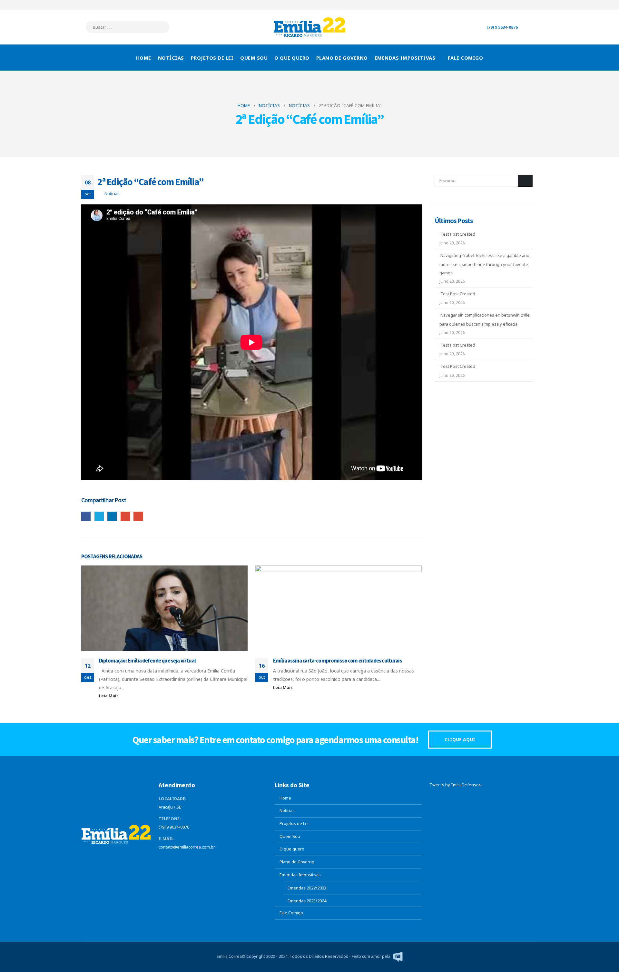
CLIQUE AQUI (460, 739)
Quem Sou (254, 57)
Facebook (86, 516)
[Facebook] (501, 4)
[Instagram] (532, 4)
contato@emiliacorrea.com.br (187, 847)
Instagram (200, 860)
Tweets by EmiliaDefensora (456, 785)
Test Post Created (457, 234)
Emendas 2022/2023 (307, 888)
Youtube (188, 860)
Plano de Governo (342, 57)
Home (143, 57)
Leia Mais (109, 696)
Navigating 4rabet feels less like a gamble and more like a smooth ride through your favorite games (484, 264)
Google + (125, 516)
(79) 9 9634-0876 (502, 27)
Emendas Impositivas (405, 57)
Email (138, 516)
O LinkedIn (112, 516)
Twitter (99, 516)
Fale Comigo (465, 57)
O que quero (292, 57)
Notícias (171, 57)
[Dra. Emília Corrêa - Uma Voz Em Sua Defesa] (309, 27)
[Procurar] (160, 27)
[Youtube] (522, 4)
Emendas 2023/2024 (307, 901)
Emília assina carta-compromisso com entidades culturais (337, 660)
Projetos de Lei (212, 57)
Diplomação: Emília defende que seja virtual (147, 660)
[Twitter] (511, 4)
